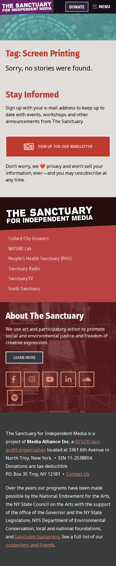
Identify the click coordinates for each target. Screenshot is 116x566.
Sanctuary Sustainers (37, 537)
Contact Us (77, 474)
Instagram (31, 379)
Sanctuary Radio (24, 269)
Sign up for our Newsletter (65, 146)
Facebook (13, 379)
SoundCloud (86, 379)
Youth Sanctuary (24, 289)
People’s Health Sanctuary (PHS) (40, 259)
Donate (76, 7)
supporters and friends (30, 545)
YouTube (50, 379)
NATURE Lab (20, 249)
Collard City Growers (28, 239)
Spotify (15, 397)
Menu (104, 7)
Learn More (24, 357)
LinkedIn (68, 379)
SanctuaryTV (20, 279)
